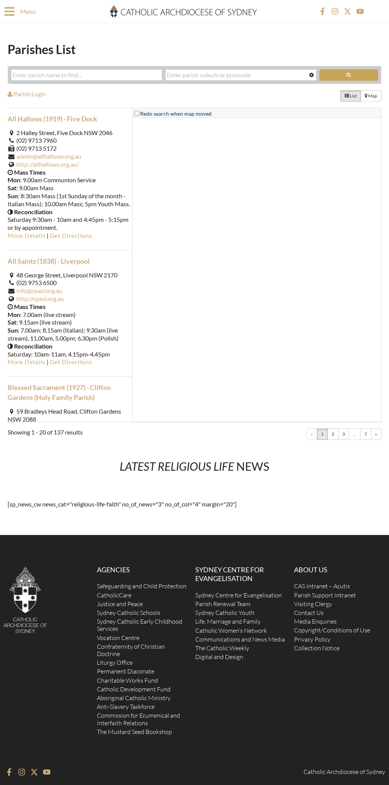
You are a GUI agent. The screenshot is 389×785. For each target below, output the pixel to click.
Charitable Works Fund (127, 680)
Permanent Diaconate (125, 671)
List (353, 96)
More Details (27, 235)
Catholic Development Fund (134, 689)
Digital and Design (219, 657)
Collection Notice (317, 648)
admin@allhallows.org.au (48, 156)
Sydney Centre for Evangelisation (238, 595)
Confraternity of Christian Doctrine (131, 650)
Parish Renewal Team (222, 604)
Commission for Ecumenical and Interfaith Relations (138, 719)
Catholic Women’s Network (231, 630)
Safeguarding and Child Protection (142, 586)
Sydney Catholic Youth (225, 612)
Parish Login (29, 93)
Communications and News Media (240, 639)
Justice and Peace (120, 604)
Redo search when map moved (176, 113)
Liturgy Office (115, 662)
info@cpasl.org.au (39, 290)
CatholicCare (114, 595)
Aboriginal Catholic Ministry (134, 698)
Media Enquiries (315, 621)
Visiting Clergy (313, 604)
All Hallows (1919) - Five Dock (52, 119)
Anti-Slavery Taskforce (126, 706)
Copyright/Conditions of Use (332, 630)
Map (372, 96)
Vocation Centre (118, 638)
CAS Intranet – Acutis (322, 586)
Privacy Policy (312, 639)
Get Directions (71, 235)
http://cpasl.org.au (40, 298)
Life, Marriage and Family (228, 621)
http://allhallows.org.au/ (47, 164)
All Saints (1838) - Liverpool (49, 261)
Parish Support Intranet (325, 595)
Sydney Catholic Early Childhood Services (139, 625)
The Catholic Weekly (222, 648)
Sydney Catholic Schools (128, 612)
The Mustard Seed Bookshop (134, 732)
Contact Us (309, 612)
